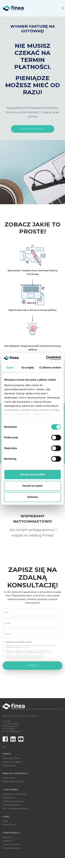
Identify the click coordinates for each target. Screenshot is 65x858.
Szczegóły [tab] (27, 367)
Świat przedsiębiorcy (12, 805)
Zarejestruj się (32, 128)
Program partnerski (11, 844)
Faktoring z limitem (12, 758)
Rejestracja (7, 841)
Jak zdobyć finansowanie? (15, 794)
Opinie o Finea (9, 824)
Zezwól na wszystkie (32, 474)
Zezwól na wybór (32, 485)
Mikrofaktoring (9, 765)
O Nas (5, 821)
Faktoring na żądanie (12, 762)
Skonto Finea (9, 778)
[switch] (56, 437)
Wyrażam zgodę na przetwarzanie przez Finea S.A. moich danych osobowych (31, 646)
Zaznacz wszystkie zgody (19, 642)
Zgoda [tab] (10, 367)
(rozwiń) (26, 647)
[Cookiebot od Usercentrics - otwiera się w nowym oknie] (46, 358)
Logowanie (7, 837)
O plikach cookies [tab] (50, 367)
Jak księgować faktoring (13, 801)
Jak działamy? (9, 797)
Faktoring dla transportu (14, 781)
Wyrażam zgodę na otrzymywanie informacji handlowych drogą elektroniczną (26, 657)
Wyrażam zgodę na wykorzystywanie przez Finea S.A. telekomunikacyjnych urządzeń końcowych (29, 652)
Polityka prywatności (12, 848)
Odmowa (32, 496)
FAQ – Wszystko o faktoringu (16, 808)
